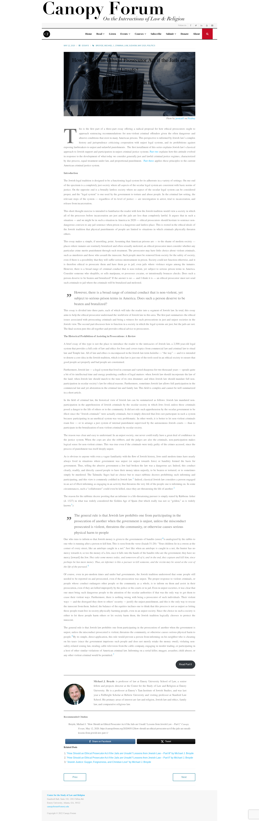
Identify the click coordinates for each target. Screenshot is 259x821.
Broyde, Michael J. (105, 46)
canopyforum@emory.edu (58, 806)
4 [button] (162, 538)
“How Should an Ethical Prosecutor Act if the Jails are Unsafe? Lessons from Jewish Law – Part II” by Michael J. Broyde (130, 757)
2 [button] (174, 487)
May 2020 (142, 46)
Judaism (133, 46)
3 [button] (71, 504)
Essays (85, 46)
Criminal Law (121, 46)
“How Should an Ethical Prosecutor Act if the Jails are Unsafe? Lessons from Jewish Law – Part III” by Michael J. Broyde (130, 753)
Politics (151, 46)
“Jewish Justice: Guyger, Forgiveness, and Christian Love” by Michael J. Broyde (109, 762)
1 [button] (133, 478)
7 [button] (113, 654)
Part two (153, 151)
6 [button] (72, 635)
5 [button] (88, 565)
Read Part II (185, 664)
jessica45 (180, 118)
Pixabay (191, 118)
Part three (149, 160)
